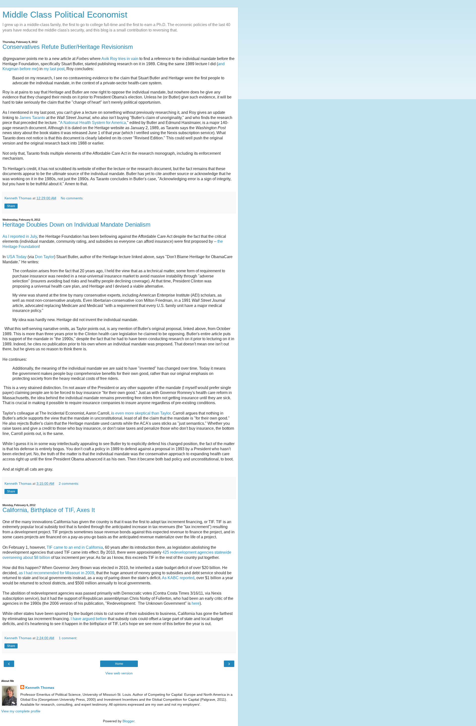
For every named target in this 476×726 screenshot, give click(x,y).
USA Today (17, 257)
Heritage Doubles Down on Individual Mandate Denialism (76, 224)
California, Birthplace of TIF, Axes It (48, 510)
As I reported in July (19, 236)
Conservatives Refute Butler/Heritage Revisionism (67, 46)
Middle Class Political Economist (64, 14)
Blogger (128, 721)
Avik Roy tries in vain (119, 59)
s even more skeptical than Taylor (141, 413)
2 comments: (69, 483)
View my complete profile (20, 711)
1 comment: (68, 638)
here (196, 603)
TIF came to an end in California (75, 547)
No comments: (72, 198)
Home (119, 664)
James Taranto (32, 118)
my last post (54, 69)
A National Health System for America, (93, 123)
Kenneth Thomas (39, 688)
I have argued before (89, 619)
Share (11, 206)
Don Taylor (44, 257)
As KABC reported (178, 578)
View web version (119, 673)
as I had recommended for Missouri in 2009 (56, 573)
